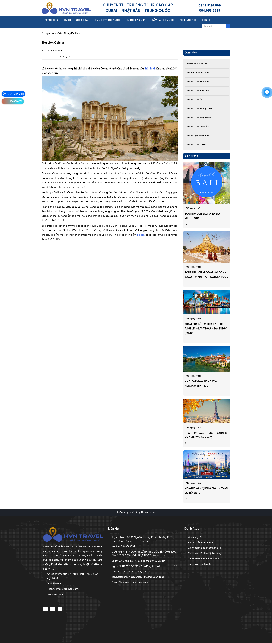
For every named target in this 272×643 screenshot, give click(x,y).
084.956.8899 (209, 10)
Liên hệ (206, 20)
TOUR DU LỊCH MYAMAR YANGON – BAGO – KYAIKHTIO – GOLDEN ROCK (206, 274)
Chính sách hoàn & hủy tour (203, 559)
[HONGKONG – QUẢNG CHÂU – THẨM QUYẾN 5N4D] (206, 464)
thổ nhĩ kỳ (149, 68)
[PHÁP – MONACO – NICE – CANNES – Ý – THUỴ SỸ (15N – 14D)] (206, 411)
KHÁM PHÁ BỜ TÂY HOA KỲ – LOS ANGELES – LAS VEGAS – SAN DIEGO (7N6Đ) (206, 328)
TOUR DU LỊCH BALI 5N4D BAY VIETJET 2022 (202, 216)
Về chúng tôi (195, 537)
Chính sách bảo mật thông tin (204, 548)
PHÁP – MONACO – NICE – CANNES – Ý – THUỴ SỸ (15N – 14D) (207, 435)
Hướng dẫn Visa (135, 20)
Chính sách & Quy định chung (204, 553)
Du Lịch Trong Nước (107, 20)
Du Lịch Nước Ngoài (76, 20)
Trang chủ (48, 33)
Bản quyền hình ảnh (199, 564)
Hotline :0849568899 (123, 546)
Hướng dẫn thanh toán (201, 543)
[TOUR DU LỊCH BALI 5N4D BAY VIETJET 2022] (206, 183)
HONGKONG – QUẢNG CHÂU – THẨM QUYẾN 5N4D (206, 490)
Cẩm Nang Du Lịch (68, 33)
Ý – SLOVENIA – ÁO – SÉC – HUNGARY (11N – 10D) (201, 383)
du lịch (140, 235)
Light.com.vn (148, 512)
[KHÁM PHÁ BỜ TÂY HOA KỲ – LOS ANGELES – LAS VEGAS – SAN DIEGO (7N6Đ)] (206, 302)
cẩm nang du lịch (163, 20)
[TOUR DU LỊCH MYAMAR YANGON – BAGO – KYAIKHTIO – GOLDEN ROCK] (206, 247)
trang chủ (51, 20)
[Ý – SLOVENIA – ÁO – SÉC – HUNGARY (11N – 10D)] (206, 359)
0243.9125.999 (209, 5)
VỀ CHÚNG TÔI (188, 20)
